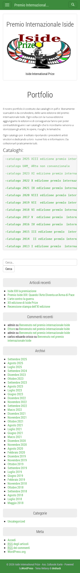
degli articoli (18, 544)
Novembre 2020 (17, 444)
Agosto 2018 (15, 495)
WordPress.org (17, 551)
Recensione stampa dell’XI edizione (29, 306)
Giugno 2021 (15, 433)
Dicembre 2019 (17, 456)
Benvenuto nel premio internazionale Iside (44, 325)
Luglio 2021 (15, 429)
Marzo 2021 (15, 437)
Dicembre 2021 (17, 413)
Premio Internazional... (31, 4)
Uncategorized (16, 521)
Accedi (12, 540)
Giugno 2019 (15, 476)
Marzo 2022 (15, 410)
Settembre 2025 (17, 359)
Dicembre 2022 (17, 398)
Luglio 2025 (15, 367)
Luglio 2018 (15, 499)
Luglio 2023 (15, 390)
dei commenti (19, 548)
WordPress (27, 568)
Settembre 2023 (17, 382)
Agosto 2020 (15, 448)
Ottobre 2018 (15, 487)
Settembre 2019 (17, 468)
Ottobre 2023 (15, 378)
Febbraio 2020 (16, 452)
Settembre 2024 (17, 371)
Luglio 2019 (15, 472)
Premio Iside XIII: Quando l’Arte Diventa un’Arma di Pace (41, 295)
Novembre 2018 (17, 483)
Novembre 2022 (17, 402)
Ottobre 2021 (15, 421)
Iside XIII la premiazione (22, 291)
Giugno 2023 (15, 394)
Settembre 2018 (17, 491)
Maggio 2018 (15, 503)
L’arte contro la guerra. (21, 299)
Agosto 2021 (15, 425)
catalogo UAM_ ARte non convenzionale (38, 166)
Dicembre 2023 (17, 375)
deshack (56, 568)
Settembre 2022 (17, 406)
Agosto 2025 (15, 363)
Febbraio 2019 (16, 479)
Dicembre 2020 (17, 441)
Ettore (11, 329)
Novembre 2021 (17, 417)
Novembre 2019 (17, 460)
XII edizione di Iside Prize (23, 302)
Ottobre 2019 (15, 464)
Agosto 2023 (15, 386)
